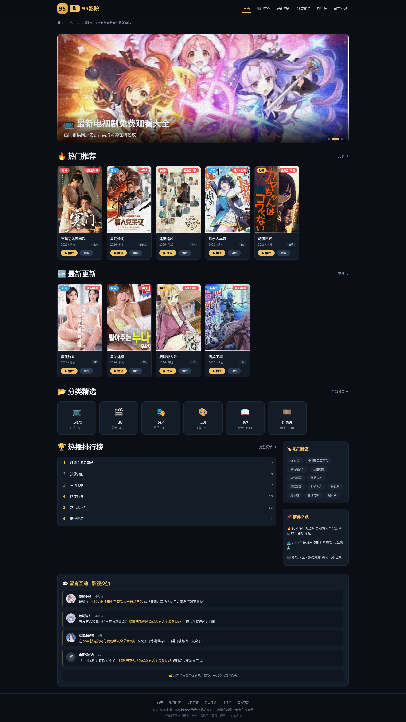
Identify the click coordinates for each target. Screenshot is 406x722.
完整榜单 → (267, 447)
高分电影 (296, 478)
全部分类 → (340, 391)
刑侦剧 (294, 495)
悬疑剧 (335, 487)
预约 (86, 253)
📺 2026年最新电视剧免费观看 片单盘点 (315, 545)
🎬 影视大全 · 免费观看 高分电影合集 (314, 557)
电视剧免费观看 (318, 461)
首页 (246, 8)
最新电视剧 (297, 469)
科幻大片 (316, 487)
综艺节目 (316, 478)
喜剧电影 (313, 495)
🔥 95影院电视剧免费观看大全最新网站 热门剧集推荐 (314, 531)
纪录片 (332, 495)
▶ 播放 (69, 253)
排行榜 (322, 8)
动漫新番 (296, 487)
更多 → (343, 156)
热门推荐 (263, 8)
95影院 (294, 461)
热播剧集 (319, 469)
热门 (73, 23)
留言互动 (341, 8)
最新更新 (284, 8)
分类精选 (304, 8)
